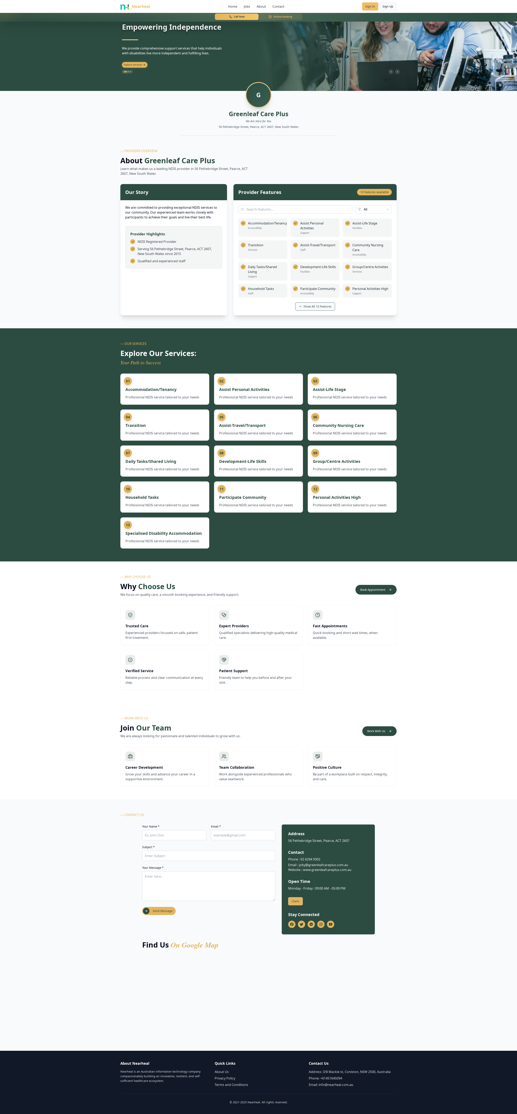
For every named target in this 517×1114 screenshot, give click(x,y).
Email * (216, 826)
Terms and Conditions (231, 1084)
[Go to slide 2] (127, 71)
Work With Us (376, 731)
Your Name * (151, 826)
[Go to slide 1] (124, 71)
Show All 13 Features (318, 306)
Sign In (370, 6)
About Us (222, 1072)
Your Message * (153, 868)
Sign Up (387, 6)
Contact (278, 6)
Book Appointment (372, 590)
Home (232, 6)
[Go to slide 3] (130, 71)
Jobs (247, 6)
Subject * (148, 847)
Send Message (162, 911)
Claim (295, 901)
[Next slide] (397, 71)
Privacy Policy (225, 1078)
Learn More (130, 64)
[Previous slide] (391, 71)
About (261, 6)
